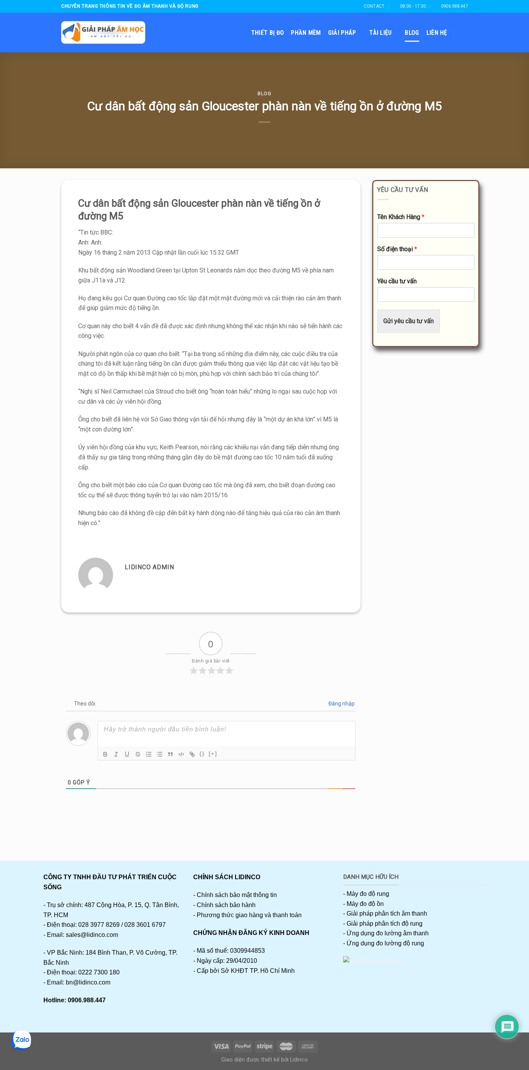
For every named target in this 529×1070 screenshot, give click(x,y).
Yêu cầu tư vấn (397, 281)
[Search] (464, 32)
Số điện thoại (397, 249)
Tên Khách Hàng (400, 217)
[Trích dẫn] (170, 754)
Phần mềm (306, 32)
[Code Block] (181, 754)
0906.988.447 (87, 1000)
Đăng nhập (341, 703)
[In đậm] (105, 754)
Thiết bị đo (267, 32)
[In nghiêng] (116, 754)
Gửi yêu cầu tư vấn (408, 321)
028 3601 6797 (145, 924)
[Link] (192, 754)
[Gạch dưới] (127, 754)
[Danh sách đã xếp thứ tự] (148, 754)
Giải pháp (342, 32)
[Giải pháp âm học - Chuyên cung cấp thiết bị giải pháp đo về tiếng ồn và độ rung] (103, 32)
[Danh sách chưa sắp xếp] (159, 754)
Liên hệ (436, 32)
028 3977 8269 (99, 924)
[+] (213, 754)
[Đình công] (137, 754)
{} (202, 754)
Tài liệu (380, 32)
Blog (412, 32)
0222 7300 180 (99, 972)
